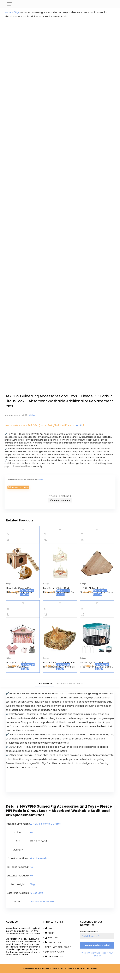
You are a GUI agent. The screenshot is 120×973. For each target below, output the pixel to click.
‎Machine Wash (38, 858)
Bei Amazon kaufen (18, 487)
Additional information (69, 683)
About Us (52, 938)
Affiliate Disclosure (59, 947)
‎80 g (32, 884)
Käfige (15, 12)
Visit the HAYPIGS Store (43, 901)
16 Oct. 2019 (36, 893)
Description (45, 683)
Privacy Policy (55, 952)
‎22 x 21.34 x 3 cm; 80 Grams (45, 823)
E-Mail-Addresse (90, 931)
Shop (50, 933)
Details (78, 425)
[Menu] (9, 4)
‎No (31, 867)
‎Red (32, 832)
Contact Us (54, 942)
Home (8, 12)
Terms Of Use (55, 956)
